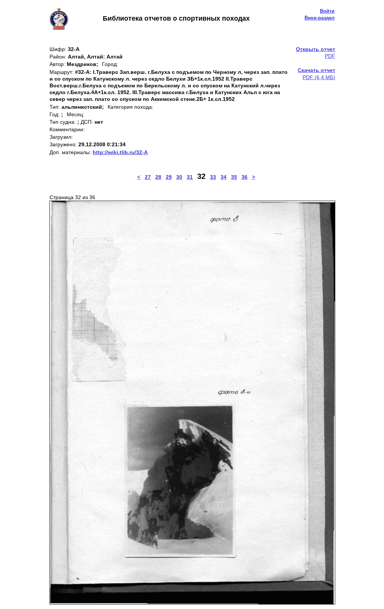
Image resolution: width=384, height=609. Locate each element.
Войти (327, 11)
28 (158, 177)
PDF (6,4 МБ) (316, 73)
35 (234, 177)
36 (245, 177)
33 (213, 177)
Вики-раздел (319, 18)
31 (190, 177)
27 (148, 177)
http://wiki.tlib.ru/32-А (120, 152)
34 (223, 177)
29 (169, 177)
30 (179, 177)
